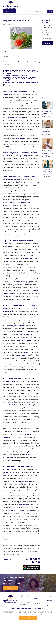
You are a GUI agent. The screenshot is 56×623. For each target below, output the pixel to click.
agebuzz (5, 52)
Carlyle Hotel (24, 505)
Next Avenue (20, 138)
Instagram (50, 600)
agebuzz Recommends (50, 605)
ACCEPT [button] (28, 618)
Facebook (50, 596)
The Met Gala (10, 472)
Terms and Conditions (38, 606)
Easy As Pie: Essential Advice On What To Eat (17, 75)
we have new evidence (24, 335)
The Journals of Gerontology (15, 118)
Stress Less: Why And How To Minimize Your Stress (19, 77)
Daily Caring (22, 156)
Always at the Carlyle (16, 510)
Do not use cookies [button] (28, 621)
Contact (35, 601)
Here (31, 129)
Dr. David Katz (28, 258)
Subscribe (10, 11)
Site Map (35, 598)
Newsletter (7, 559)
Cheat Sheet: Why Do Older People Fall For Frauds (19, 70)
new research (22, 355)
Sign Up (10, 588)
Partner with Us (36, 603)
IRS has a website (12, 147)
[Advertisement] (49, 69)
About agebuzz (36, 595)
